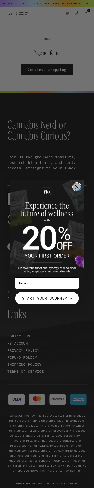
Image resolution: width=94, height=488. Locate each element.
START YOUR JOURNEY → (47, 298)
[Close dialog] (77, 187)
